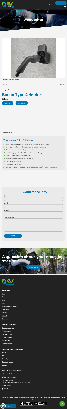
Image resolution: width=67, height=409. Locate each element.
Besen (4, 297)
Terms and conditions (24, 397)
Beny (3, 294)
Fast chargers (6, 331)
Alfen (3, 303)
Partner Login (61, 3)
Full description (8, 133)
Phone (6, 210)
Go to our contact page (50, 167)
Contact (4, 365)
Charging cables (7, 337)
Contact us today (33, 267)
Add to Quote (22, 103)
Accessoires (6, 340)
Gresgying (5, 319)
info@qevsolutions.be (9, 377)
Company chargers (8, 328)
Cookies (45, 397)
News (3, 355)
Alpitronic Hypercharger (9, 306)
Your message (9, 217)
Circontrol (5, 309)
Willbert (4, 316)
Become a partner (7, 362)
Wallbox (4, 313)
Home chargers (7, 334)
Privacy (41, 397)
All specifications (9, 90)
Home (4, 352)
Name (6, 196)
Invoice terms (34, 397)
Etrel (3, 300)
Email (6, 203)
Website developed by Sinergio (10, 397)
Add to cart (7, 103)
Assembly (5, 359)
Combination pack (7, 343)
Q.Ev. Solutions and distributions (56, 397)
